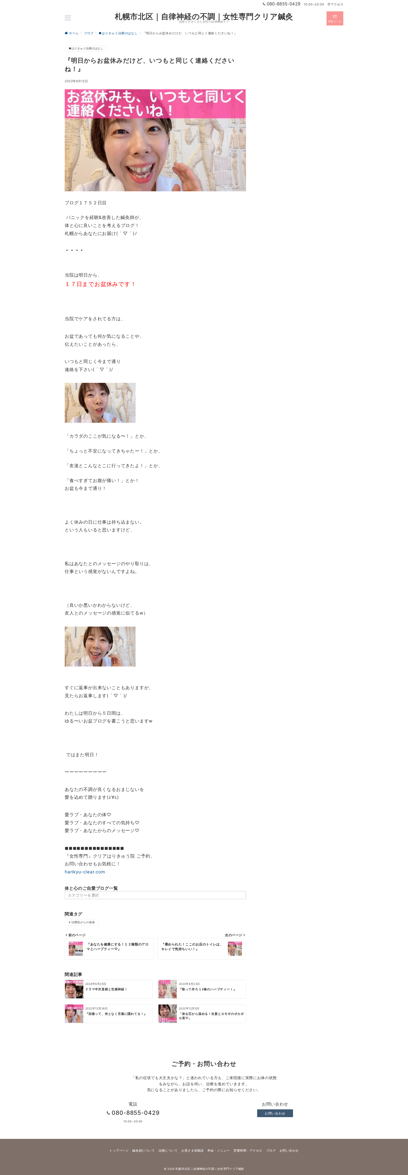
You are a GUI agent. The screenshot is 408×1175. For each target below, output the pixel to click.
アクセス (337, 4)
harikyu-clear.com (85, 872)
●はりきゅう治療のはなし (86, 48)
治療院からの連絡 (83, 922)
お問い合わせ (275, 1113)
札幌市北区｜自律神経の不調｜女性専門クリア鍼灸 (204, 16)
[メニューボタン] (68, 18)
